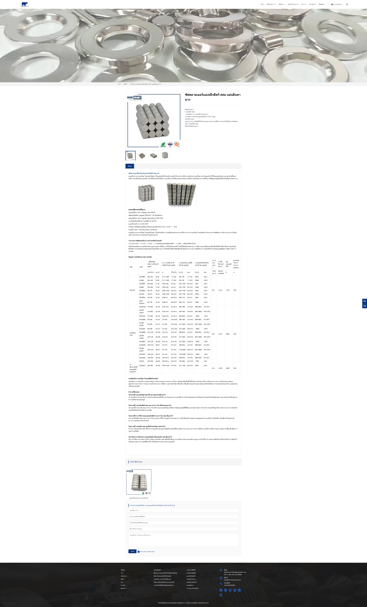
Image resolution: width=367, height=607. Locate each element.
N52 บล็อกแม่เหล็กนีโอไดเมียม (162, 576)
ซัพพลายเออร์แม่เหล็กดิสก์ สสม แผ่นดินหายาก (145, 84)
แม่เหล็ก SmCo (191, 579)
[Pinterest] (239, 590)
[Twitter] (234, 590)
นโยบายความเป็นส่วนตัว (147, 552)
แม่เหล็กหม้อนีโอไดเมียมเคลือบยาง (164, 585)
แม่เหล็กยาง (190, 585)
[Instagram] (220, 595)
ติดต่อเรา (123, 588)
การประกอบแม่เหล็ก (192, 588)
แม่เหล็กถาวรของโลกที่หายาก (162, 579)
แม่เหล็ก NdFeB (191, 573)
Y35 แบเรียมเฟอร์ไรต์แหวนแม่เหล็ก (164, 582)
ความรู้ (123, 585)
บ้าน (119, 84)
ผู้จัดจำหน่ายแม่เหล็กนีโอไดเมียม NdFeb (165, 573)
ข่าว (122, 582)
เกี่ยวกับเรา (124, 576)
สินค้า (125, 84)
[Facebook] (220, 590)
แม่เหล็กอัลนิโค (191, 576)
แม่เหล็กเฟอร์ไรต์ (191, 582)
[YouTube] (230, 590)
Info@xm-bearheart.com (232, 580)
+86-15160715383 (229, 585)
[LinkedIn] (225, 590)
